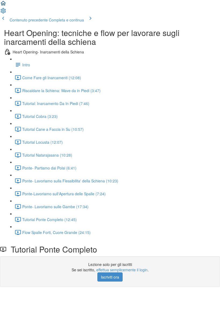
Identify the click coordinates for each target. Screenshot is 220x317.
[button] (3, 5)
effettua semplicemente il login (122, 269)
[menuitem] (3, 12)
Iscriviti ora (110, 277)
